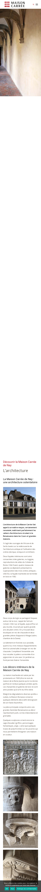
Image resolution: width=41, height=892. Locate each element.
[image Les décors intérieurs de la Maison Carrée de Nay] (21, 758)
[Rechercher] (32, 4)
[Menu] (37, 4)
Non (12, 889)
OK (7, 889)
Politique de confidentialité (26, 889)
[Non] (38, 886)
